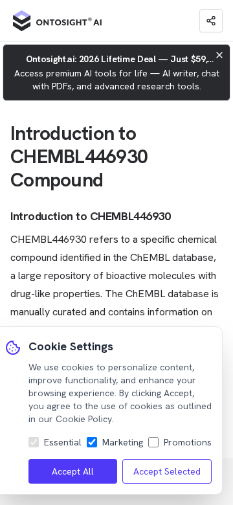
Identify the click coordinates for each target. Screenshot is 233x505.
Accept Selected (167, 471)
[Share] (211, 20)
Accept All (73, 471)
